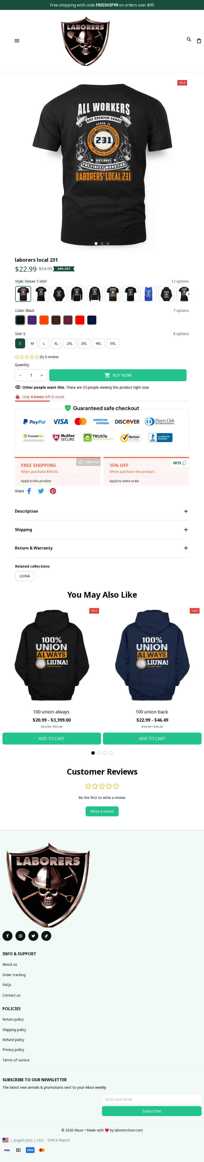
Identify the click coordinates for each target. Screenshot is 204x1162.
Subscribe (152, 1111)
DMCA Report (59, 1140)
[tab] (96, 243)
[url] (129, 1130)
